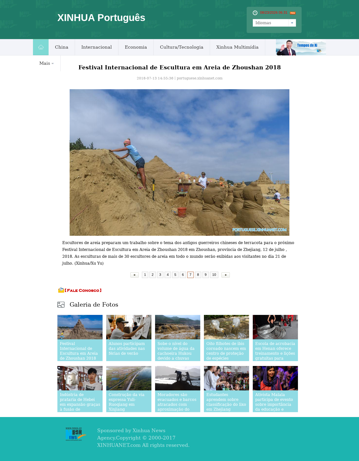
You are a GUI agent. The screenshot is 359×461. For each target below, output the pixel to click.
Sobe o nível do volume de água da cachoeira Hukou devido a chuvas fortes (176, 353)
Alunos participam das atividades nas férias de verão (127, 348)
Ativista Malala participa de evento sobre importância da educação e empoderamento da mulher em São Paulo (274, 409)
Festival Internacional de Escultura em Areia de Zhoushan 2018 (79, 351)
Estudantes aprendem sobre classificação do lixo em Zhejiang (226, 402)
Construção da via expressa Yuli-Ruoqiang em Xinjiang (127, 402)
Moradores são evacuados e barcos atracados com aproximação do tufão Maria (177, 404)
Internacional (96, 47)
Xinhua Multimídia (237, 47)
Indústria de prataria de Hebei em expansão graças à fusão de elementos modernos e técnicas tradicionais (80, 409)
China (61, 47)
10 (214, 275)
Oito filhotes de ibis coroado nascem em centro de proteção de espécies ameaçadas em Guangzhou (226, 355)
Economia (136, 47)
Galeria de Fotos (94, 304)
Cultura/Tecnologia (181, 47)
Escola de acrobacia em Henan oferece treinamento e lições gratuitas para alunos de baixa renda (275, 355)
